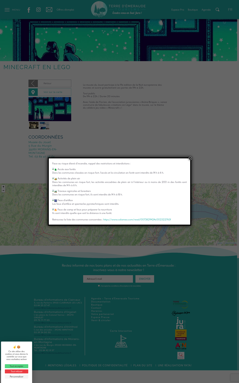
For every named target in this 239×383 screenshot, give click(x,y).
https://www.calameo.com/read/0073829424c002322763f (137, 219)
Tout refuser (17, 371)
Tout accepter (16, 366)
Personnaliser (16, 376)
